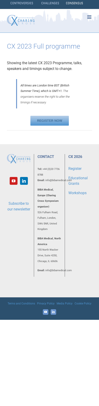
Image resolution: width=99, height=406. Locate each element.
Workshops (77, 193)
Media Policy (65, 303)
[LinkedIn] (24, 181)
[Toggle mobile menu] (89, 17)
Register (75, 168)
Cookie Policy (83, 303)
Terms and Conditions (21, 303)
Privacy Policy (46, 303)
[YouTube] (13, 181)
